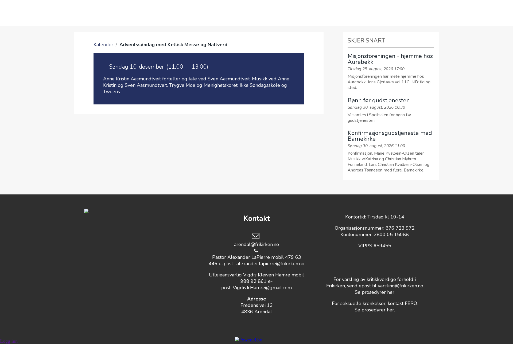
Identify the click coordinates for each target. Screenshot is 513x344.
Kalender (103, 44)
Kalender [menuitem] (175, 13)
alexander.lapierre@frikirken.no (270, 263)
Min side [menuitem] (383, 13)
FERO (411, 303)
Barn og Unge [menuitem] (220, 13)
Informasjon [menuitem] (342, 13)
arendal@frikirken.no (256, 244)
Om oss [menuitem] (139, 13)
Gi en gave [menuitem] (296, 13)
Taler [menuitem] (261, 13)
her (390, 292)
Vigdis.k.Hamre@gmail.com (262, 287)
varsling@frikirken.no (400, 286)
